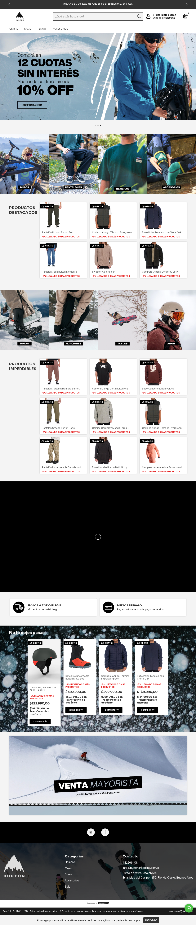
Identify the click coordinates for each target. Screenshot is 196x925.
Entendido (151, 920)
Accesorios (60, 28)
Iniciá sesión (168, 14)
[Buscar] (139, 16)
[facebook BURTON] (105, 832)
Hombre (13, 28)
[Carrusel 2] (73, 164)
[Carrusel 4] (171, 164)
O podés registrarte (164, 17)
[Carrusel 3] (122, 164)
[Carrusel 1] (98, 76)
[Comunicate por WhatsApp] (189, 908)
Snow (42, 28)
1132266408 (130, 862)
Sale (67, 886)
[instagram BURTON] (91, 832)
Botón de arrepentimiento (131, 911)
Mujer (28, 28)
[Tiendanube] (181, 911)
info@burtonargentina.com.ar (141, 867)
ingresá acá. (111, 911)
